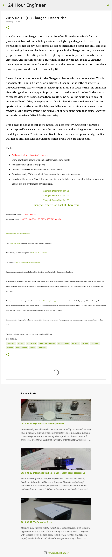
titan (32, 348)
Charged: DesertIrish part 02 (56, 195)
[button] (7, 27)
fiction (75, 343)
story (10, 348)
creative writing (47, 343)
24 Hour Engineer (27, 5)
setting (95, 343)
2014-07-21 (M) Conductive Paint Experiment (42, 423)
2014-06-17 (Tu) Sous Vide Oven (36, 522)
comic (21, 343)
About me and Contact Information (18, 233)
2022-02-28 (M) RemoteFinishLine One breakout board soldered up (53, 473)
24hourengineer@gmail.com (52, 301)
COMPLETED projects (39, 253)
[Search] (50, 5)
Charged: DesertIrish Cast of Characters (56, 205)
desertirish (63, 343)
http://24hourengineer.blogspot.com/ (28, 262)
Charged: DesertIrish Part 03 (56, 200)
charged (11, 343)
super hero (21, 348)
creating (31, 343)
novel (85, 343)
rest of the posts (15, 243)
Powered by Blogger (58, 553)
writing (42, 348)
